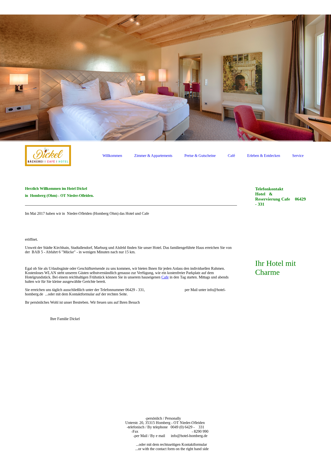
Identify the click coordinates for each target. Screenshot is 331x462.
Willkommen (112, 156)
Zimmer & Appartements (153, 156)
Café (231, 156)
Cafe (165, 277)
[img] (165, 78)
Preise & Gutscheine (200, 156)
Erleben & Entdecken (263, 156)
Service (298, 156)
